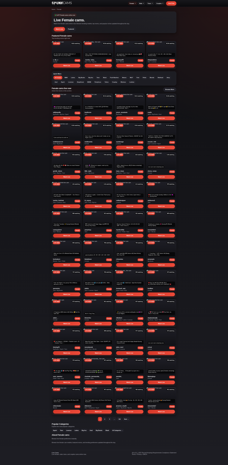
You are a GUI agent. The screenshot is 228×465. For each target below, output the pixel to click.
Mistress (123, 82)
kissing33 (56, 347)
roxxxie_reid (152, 142)
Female (132, 3)
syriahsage (120, 142)
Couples (159, 3)
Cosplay (114, 82)
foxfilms (150, 288)
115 (120, 419)
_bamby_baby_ (90, 60)
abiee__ (55, 318)
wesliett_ (119, 376)
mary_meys (120, 171)
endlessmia (88, 142)
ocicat (150, 347)
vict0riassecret (58, 142)
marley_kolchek (58, 200)
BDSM (89, 82)
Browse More (169, 89)
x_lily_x (55, 60)
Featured (71, 29)
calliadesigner (121, 200)
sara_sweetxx (57, 376)
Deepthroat (80, 82)
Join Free (171, 3)
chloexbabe (57, 406)
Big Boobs (81, 77)
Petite (144, 77)
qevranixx (56, 288)
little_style (88, 171)
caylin (150, 112)
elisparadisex (152, 60)
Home (53, 9)
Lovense (154, 61)
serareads (151, 259)
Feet (90, 61)
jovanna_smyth (121, 406)
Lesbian (131, 82)
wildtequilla (57, 112)
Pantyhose (98, 82)
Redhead (160, 77)
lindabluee (88, 259)
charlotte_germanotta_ (92, 376)
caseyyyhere (57, 230)
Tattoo (107, 82)
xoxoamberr (152, 230)
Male (141, 3)
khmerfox (88, 318)
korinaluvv (56, 259)
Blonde (122, 61)
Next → (126, 419)
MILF (131, 77)
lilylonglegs (151, 376)
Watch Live (59, 29)
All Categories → (117, 430)
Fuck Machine (114, 77)
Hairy (168, 77)
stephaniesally (152, 318)
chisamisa (119, 259)
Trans (150, 3)
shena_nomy (152, 171)
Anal (56, 82)
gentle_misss (57, 171)
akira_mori (119, 347)
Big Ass (94, 61)
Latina (73, 77)
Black (105, 77)
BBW (66, 77)
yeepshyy (88, 230)
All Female (58, 77)
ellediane (119, 318)
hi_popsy (88, 200)
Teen (86, 61)
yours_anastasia (121, 112)
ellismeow (88, 406)
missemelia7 (152, 406)
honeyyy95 (120, 60)
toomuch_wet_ (121, 288)
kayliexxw (88, 112)
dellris (87, 288)
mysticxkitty (120, 230)
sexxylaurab (89, 347)
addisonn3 (151, 200)
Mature (124, 77)
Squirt (63, 82)
